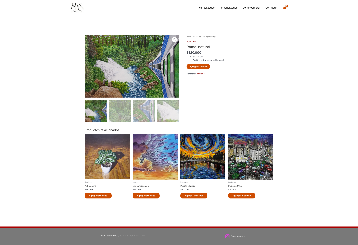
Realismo (197, 37)
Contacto (271, 7)
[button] (174, 39)
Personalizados (228, 7)
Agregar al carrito (198, 66)
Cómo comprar (251, 7)
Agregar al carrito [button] (98, 195)
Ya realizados (207, 7)
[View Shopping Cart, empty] (285, 7)
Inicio (189, 37)
